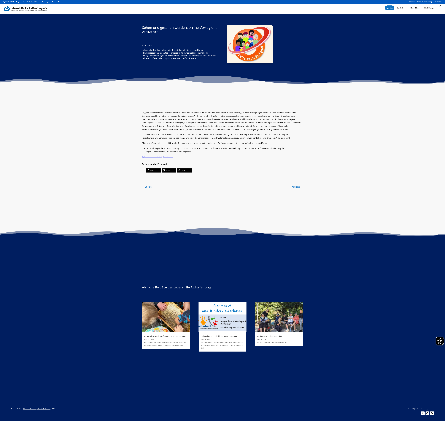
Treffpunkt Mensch (189, 58)
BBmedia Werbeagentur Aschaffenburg (37, 409)
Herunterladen (168, 157)
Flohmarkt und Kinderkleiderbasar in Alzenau (219, 336)
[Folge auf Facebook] (423, 413)
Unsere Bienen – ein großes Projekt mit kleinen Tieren (165, 336)
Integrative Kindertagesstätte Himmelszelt (189, 53)
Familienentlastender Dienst (165, 50)
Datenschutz (419, 409)
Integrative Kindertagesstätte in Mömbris (161, 55)
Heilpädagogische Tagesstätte (156, 53)
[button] (153, 170)
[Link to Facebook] (52, 2)
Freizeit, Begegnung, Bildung (191, 50)
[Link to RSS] (59, 2)
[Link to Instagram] (55, 2)
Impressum (430, 409)
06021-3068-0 (9, 2)
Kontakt (411, 409)
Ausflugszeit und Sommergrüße (269, 336)
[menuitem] (389, 7)
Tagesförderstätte (172, 58)
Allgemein (147, 50)
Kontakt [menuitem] (412, 2)
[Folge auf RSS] (432, 413)
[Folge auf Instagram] (427, 413)
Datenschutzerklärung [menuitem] (424, 2)
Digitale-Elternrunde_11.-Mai (152, 157)
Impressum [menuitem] (438, 2)
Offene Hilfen (157, 58)
